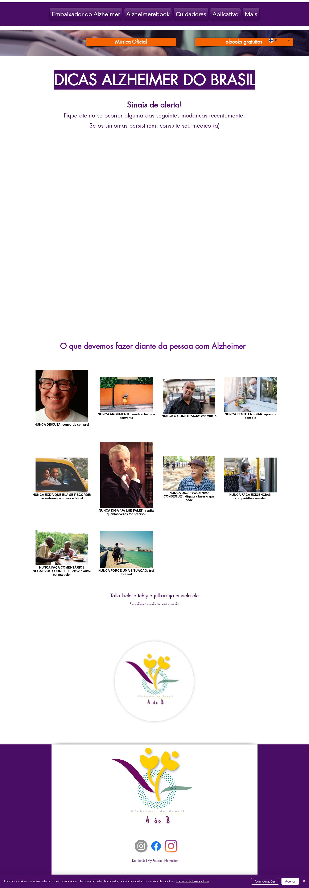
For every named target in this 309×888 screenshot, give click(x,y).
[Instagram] (141, 846)
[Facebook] (156, 846)
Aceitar (290, 881)
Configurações (265, 881)
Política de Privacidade (192, 881)
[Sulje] (303, 881)
